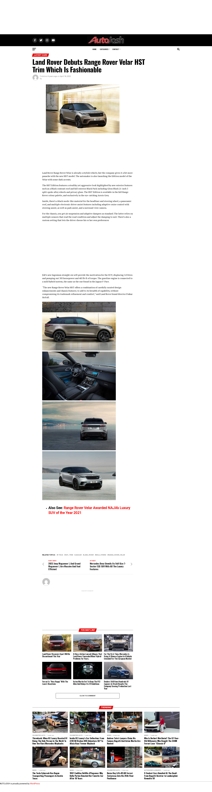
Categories (104, 49)
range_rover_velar (116, 555)
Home (94, 49)
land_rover (89, 555)
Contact (115, 49)
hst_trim (69, 555)
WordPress (35, 783)
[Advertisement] (106, 17)
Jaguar (78, 555)
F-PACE (60, 555)
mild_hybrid (101, 555)
